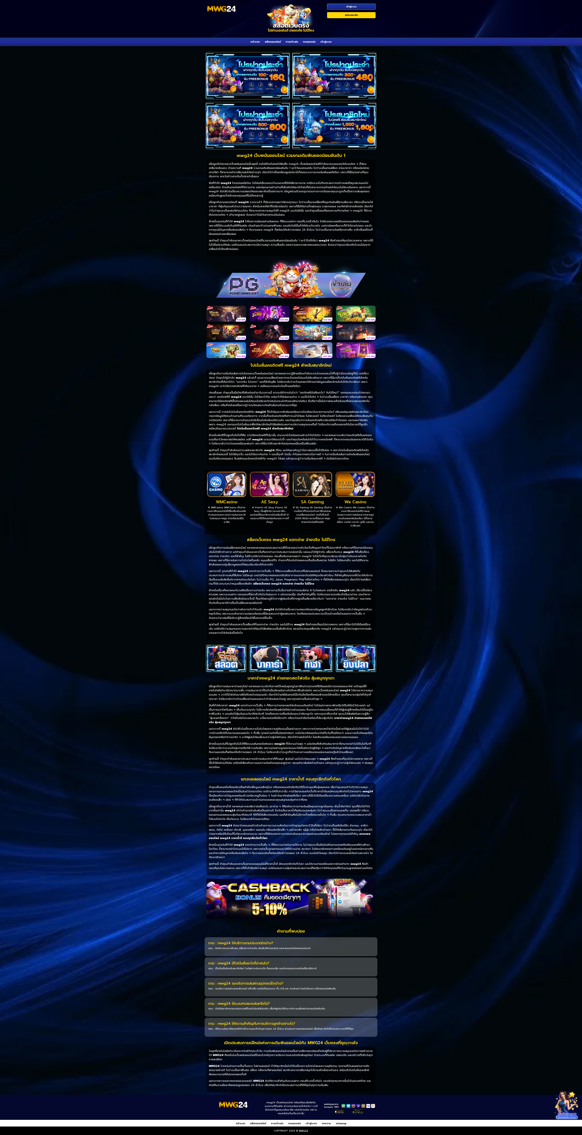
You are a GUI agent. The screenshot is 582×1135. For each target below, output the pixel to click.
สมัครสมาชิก (351, 15)
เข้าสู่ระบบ (351, 6)
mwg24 (303, 1131)
